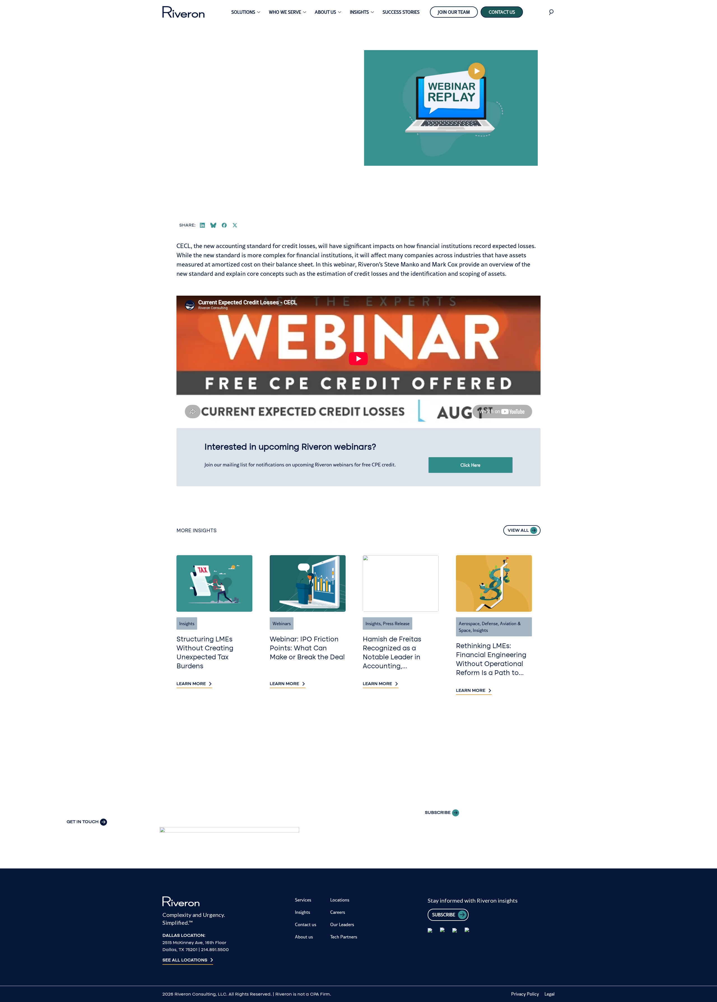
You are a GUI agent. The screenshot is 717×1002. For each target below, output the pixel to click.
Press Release (396, 623)
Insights (359, 12)
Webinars (282, 623)
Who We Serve (285, 12)
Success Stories (401, 12)
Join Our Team (454, 12)
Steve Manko (401, 264)
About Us (325, 12)
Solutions (243, 12)
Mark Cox (445, 264)
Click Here (470, 465)
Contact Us (502, 12)
